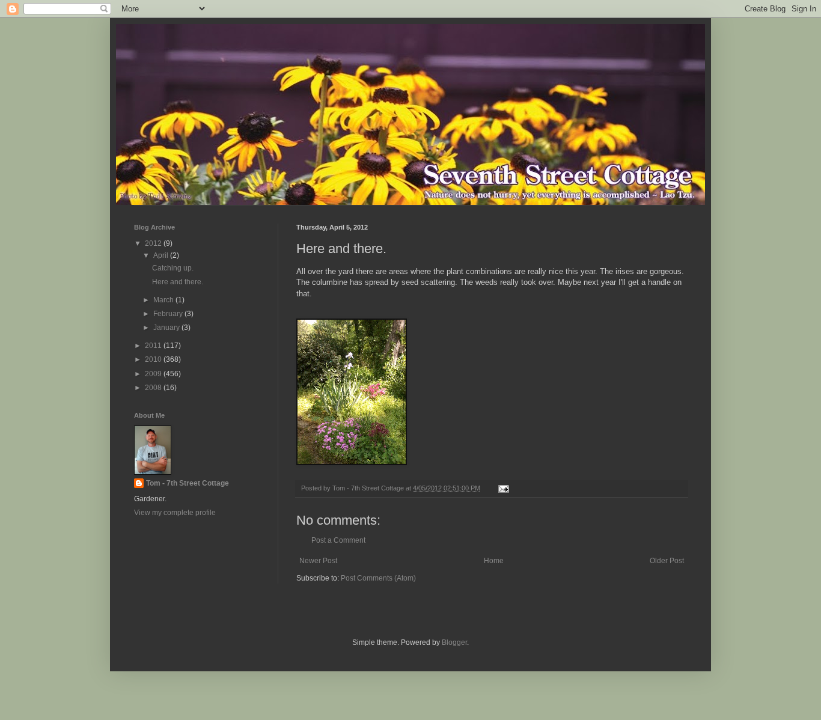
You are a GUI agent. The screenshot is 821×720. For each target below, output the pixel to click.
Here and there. (177, 282)
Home (494, 561)
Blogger (454, 642)
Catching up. (173, 268)
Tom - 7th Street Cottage (187, 483)
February (169, 314)
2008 (154, 387)
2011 (154, 345)
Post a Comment (338, 540)
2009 (154, 374)
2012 (154, 243)
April (161, 255)
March (164, 300)
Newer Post (318, 561)
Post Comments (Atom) (378, 578)
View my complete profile (175, 512)
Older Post (667, 561)
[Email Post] (503, 488)
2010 (154, 359)
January (167, 327)
